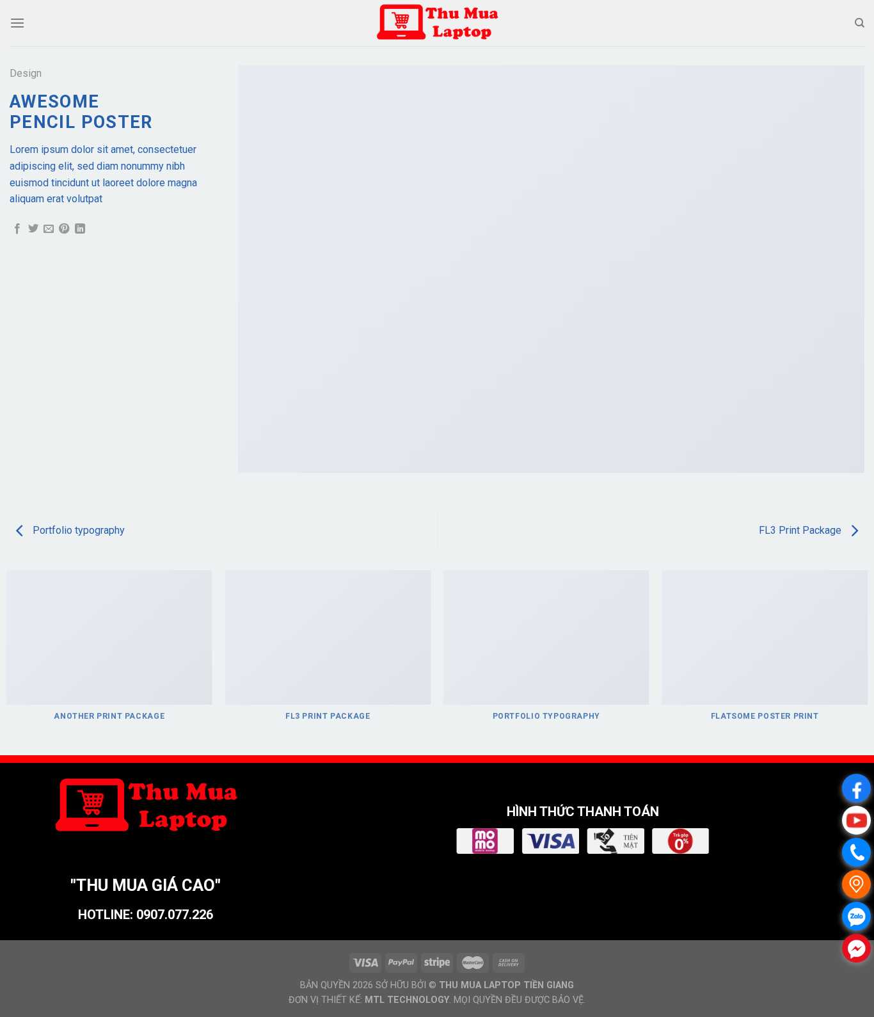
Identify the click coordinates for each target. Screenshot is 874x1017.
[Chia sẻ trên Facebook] (17, 229)
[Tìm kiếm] (859, 23)
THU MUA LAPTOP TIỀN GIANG (506, 985)
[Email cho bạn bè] (49, 229)
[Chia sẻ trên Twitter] (33, 229)
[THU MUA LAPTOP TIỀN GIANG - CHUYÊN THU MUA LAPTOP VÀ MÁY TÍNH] (437, 23)
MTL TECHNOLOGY (407, 1000)
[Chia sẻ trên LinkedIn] (80, 229)
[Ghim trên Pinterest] (64, 229)
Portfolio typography (77, 530)
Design (26, 73)
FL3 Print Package (801, 530)
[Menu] (17, 22)
